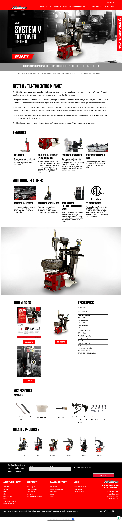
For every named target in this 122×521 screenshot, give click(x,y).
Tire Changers (31, 491)
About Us (44, 7)
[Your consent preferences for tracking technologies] (118, 517)
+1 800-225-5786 (109, 2)
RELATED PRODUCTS (96, 74)
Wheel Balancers (32, 489)
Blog (4, 494)
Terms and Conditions (80, 487)
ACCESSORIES (83, 74)
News (5, 491)
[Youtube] (101, 511)
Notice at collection (52, 519)
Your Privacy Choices (64, 519)
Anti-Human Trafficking (80, 491)
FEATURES (33, 74)
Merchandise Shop (8, 503)
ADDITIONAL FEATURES (46, 74)
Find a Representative (78, 7)
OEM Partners (7, 496)
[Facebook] (105, 511)
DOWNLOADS (61, 74)
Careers (5, 489)
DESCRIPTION (23, 74)
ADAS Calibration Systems (34, 496)
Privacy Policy (78, 489)
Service (52, 494)
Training (105, 7)
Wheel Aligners (31, 487)
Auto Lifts (30, 494)
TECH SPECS (71, 74)
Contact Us (94, 7)
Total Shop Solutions (9, 501)
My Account (53, 491)
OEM (65, 7)
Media (5, 499)
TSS (112, 7)
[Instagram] (109, 511)
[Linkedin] (113, 511)
